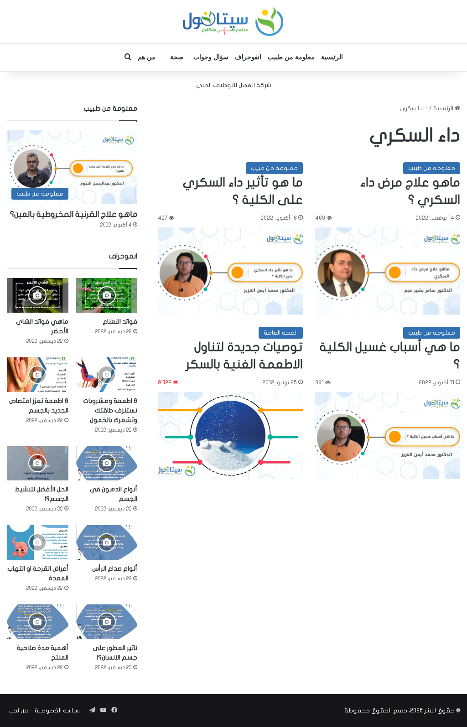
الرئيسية (332, 57)
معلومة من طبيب (291, 57)
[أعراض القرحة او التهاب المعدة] (37, 542)
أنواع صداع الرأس (114, 568)
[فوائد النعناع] (107, 295)
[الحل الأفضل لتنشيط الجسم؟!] (37, 463)
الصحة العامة (281, 333)
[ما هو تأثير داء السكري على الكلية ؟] (230, 271)
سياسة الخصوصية (57, 710)
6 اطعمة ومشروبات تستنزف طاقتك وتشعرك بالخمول (110, 410)
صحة (176, 57)
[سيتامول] (233, 21)
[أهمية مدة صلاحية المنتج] (37, 621)
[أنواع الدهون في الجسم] (107, 463)
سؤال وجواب (210, 57)
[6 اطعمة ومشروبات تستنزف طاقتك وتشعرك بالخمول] (107, 374)
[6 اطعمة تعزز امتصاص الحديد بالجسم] (37, 374)
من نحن (19, 710)
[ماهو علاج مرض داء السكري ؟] (387, 271)
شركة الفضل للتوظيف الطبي (233, 85)
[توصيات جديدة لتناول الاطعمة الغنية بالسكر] (230, 436)
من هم (147, 57)
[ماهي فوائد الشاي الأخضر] (37, 295)
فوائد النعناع (120, 321)
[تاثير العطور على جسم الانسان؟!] (107, 621)
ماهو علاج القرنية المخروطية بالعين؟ (73, 214)
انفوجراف (248, 57)
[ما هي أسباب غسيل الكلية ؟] (387, 436)
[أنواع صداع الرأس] (107, 542)
